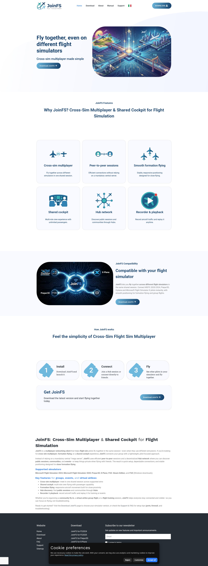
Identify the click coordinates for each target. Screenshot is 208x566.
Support (121, 6)
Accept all (152, 560)
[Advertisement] (104, 127)
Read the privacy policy (74, 555)
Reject (127, 560)
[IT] (129, 6)
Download (90, 6)
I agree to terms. (115, 542)
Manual (110, 6)
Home (79, 6)
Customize (139, 560)
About (100, 6)
